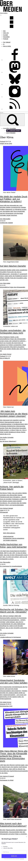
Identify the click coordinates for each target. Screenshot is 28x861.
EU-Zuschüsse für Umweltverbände (11, 566)
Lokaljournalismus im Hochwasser (10, 637)
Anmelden (13, 128)
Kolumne (2, 704)
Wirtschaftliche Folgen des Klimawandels (12, 287)
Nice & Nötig (7, 46)
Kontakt (5, 35)
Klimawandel (4, 512)
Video (2, 510)
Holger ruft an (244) (6, 143)
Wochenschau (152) (6, 706)
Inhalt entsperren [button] (8, 536)
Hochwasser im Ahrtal (6, 780)
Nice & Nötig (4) (5, 358)
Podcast (5, 39)
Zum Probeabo (10, 133)
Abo (4, 31)
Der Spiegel (6, 42)
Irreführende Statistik (6, 223)
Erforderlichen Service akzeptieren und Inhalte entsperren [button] (13, 539)
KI (3, 44)
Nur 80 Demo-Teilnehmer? (8, 441)
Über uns (6, 33)
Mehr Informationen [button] (9, 533)
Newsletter (6, 37)
